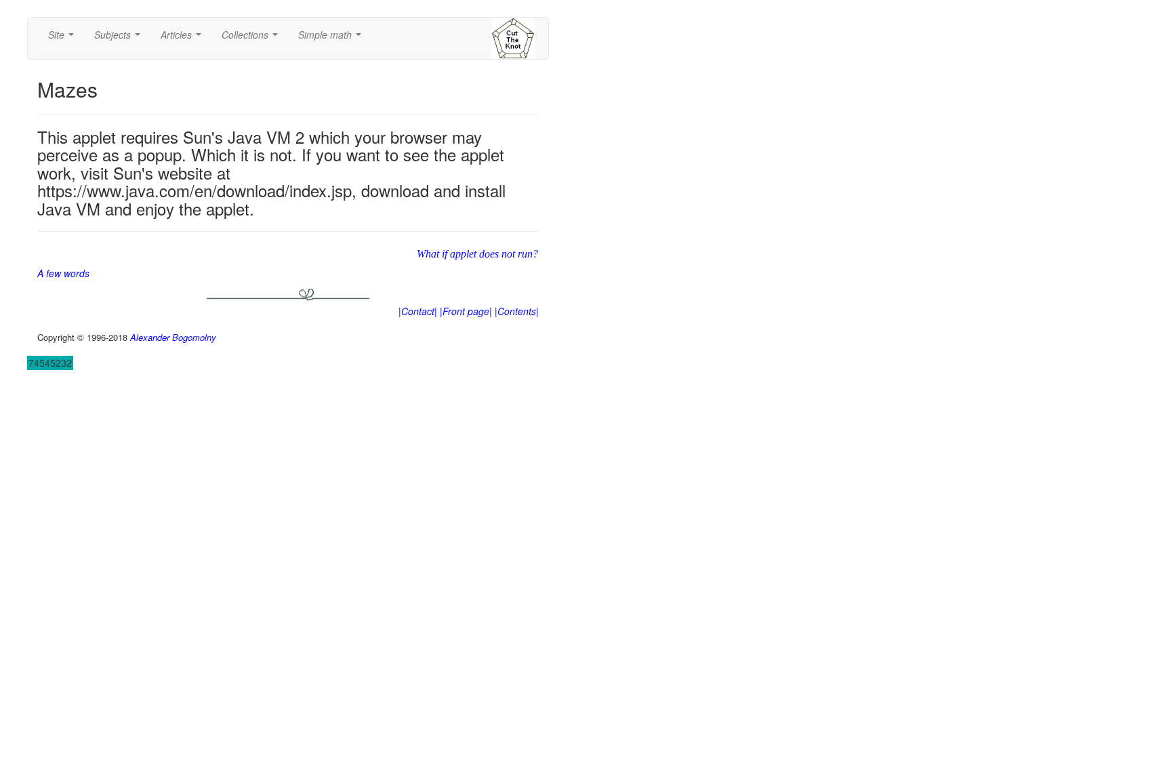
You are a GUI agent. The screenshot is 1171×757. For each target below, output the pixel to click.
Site (63, 38)
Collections (252, 38)
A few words (63, 273)
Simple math (332, 38)
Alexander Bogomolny (173, 337)
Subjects (120, 38)
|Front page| (466, 311)
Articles (184, 38)
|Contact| (417, 311)
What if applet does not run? (477, 254)
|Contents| (517, 311)
